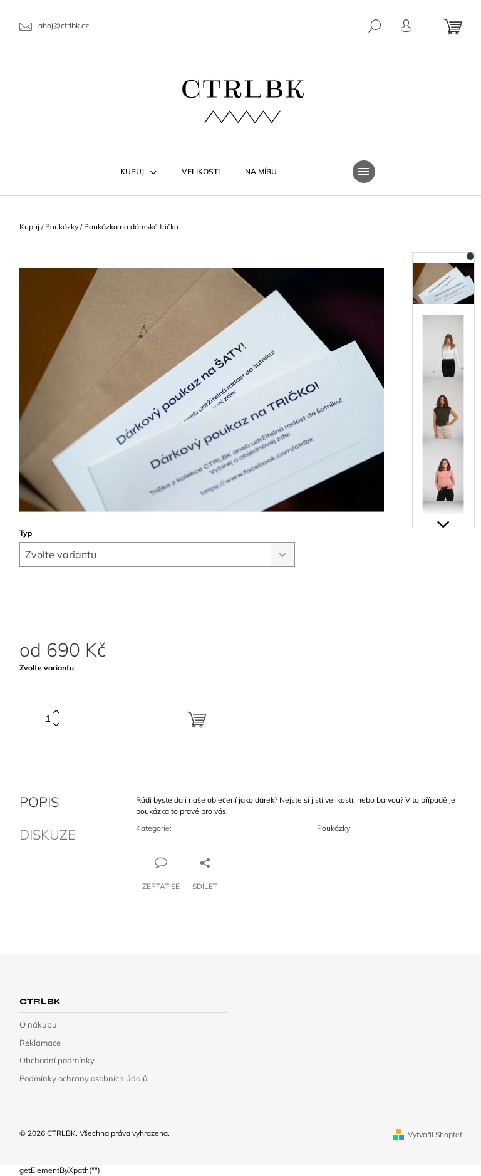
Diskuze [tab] (47, 834)
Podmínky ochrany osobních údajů (83, 1078)
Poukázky (333, 828)
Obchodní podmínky (57, 1060)
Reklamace (40, 1043)
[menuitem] (138, 171)
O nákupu (38, 1024)
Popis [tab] (39, 801)
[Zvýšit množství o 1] (56, 712)
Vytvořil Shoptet (435, 1134)
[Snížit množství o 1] (56, 725)
